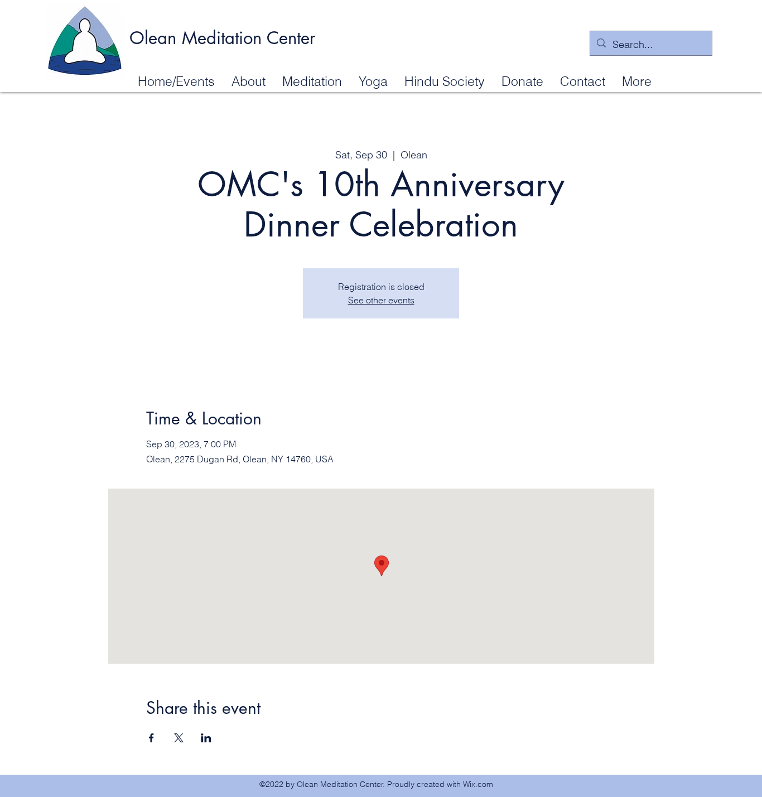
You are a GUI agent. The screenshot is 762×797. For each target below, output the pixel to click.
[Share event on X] (178, 737)
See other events (381, 300)
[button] (248, 81)
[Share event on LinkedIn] (206, 737)
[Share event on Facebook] (151, 737)
